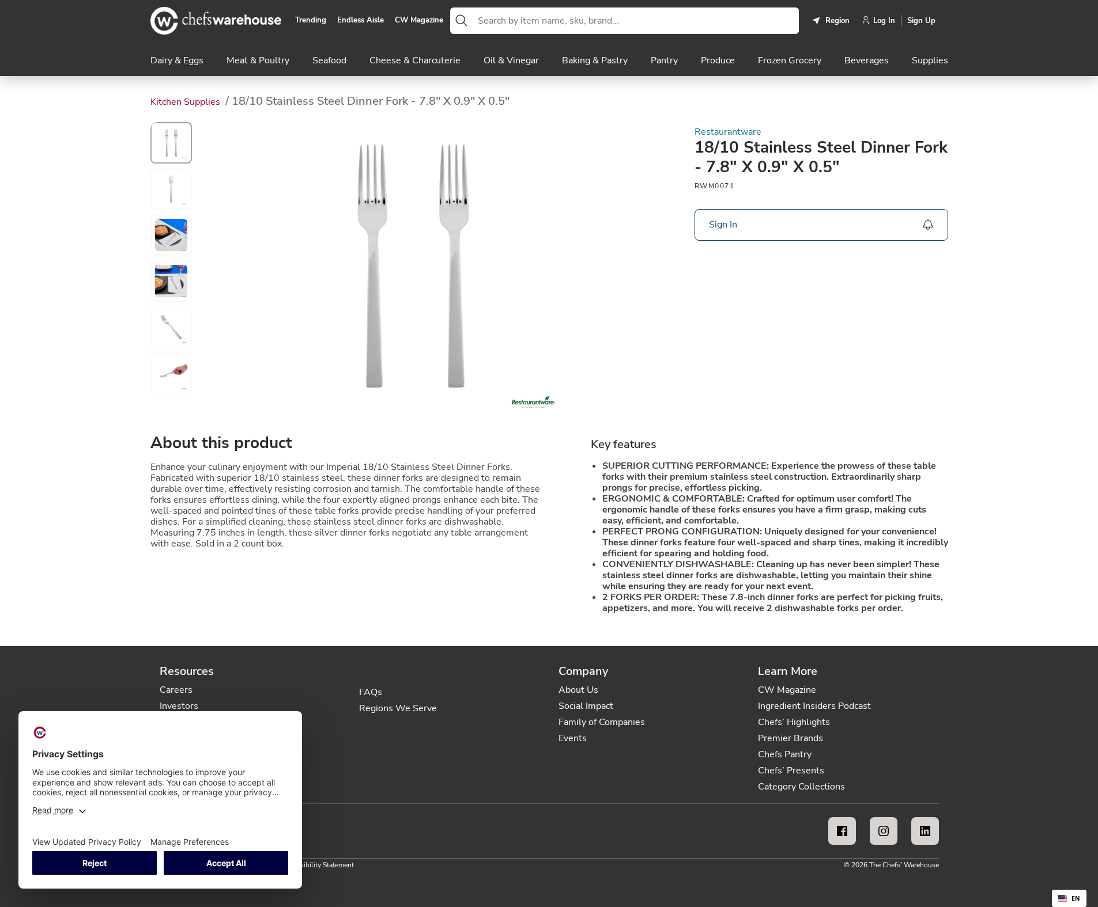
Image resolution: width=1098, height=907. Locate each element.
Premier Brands (790, 738)
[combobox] (636, 20)
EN (1075, 898)
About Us (578, 690)
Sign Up (921, 21)
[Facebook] (842, 831)
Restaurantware (728, 132)
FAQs (370, 692)
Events (573, 738)
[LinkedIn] (925, 831)
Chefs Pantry (785, 754)
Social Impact (586, 706)
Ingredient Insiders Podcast (814, 706)
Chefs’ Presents (791, 770)
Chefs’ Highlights (794, 722)
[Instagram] (883, 831)
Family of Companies (602, 722)
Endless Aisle (360, 20)
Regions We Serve (398, 708)
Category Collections (801, 786)
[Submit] (461, 20)
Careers (176, 690)
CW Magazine (419, 20)
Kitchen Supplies (186, 102)
